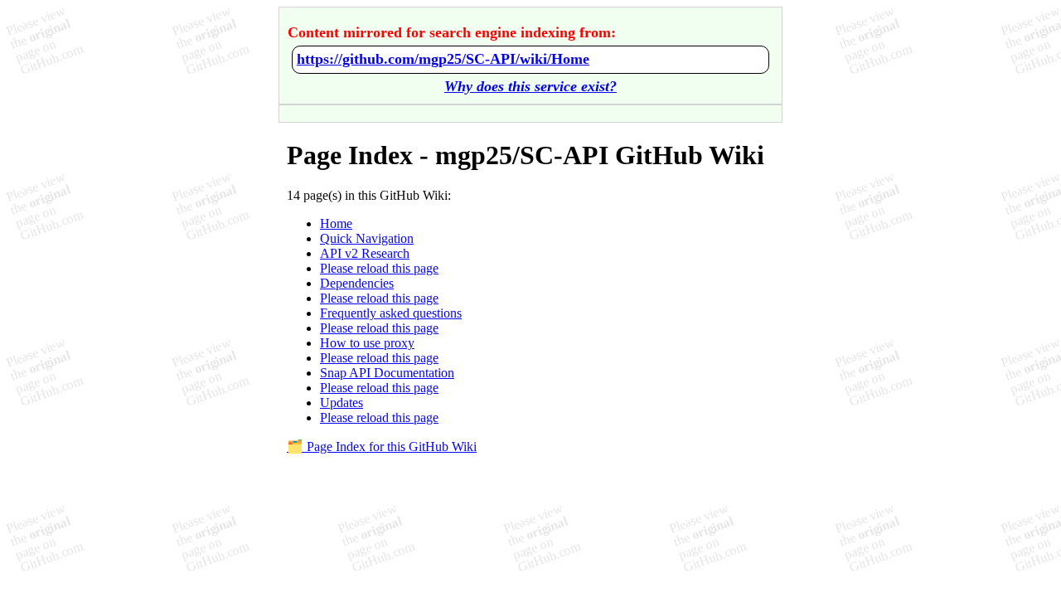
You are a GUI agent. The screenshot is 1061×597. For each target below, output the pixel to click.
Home (336, 223)
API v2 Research (364, 253)
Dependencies (357, 283)
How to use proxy (367, 343)
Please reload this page (379, 268)
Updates (341, 403)
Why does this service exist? (530, 86)
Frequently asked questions (391, 313)
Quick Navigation (367, 238)
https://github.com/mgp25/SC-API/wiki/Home (443, 59)
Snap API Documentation (387, 373)
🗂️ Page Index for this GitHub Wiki (382, 446)
